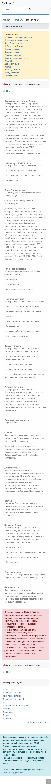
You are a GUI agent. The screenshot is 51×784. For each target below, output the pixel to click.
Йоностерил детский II (12, 696)
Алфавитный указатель (38, 722)
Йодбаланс (7, 689)
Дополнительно (11, 64)
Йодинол (6, 718)
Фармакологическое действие (18, 37)
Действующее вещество (16, 58)
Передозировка (11, 73)
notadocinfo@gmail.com (13, 773)
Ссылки (8, 61)
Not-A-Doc (11, 3)
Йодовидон (7, 712)
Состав (7, 67)
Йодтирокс (7, 709)
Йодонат (6, 715)
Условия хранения (12, 55)
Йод (8, 91)
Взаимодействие (12, 70)
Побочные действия (13, 46)
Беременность (11, 76)
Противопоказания (13, 49)
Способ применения (13, 43)
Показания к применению (16, 40)
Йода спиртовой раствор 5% (15, 705)
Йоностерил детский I (12, 692)
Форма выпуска (11, 52)
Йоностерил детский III (13, 699)
